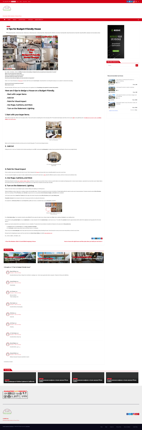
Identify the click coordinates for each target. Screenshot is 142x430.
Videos (21, 1)
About (106, 426)
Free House (58, 32)
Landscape (88, 32)
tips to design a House (96, 32)
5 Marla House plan (32, 32)
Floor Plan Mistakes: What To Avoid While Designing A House (21, 241)
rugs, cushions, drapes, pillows (23, 181)
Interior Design (50, 258)
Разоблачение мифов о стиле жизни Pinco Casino (53, 380)
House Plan (77, 32)
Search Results (39, 19)
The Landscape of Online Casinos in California (19, 381)
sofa (73, 117)
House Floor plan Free (71, 32)
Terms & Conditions (127, 426)
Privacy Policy (118, 426)
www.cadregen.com (48, 233)
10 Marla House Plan (11, 32)
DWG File (53, 32)
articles (29, 1)
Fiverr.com (20, 80)
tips (91, 32)
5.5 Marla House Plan (40, 32)
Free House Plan (63, 32)
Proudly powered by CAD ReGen (8, 426)
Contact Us (112, 426)
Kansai (37, 172)
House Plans (25, 1)
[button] (138, 19)
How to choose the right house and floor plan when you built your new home (83, 241)
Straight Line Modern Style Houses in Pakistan (54, 260)
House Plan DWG (83, 32)
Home (18, 1)
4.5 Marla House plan (19, 32)
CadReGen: (5, 14)
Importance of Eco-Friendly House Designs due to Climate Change (19, 259)
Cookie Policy (135, 426)
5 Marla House (26, 32)
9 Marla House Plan (48, 32)
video (45, 174)
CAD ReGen (28, 426)
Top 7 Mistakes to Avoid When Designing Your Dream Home (88, 259)
